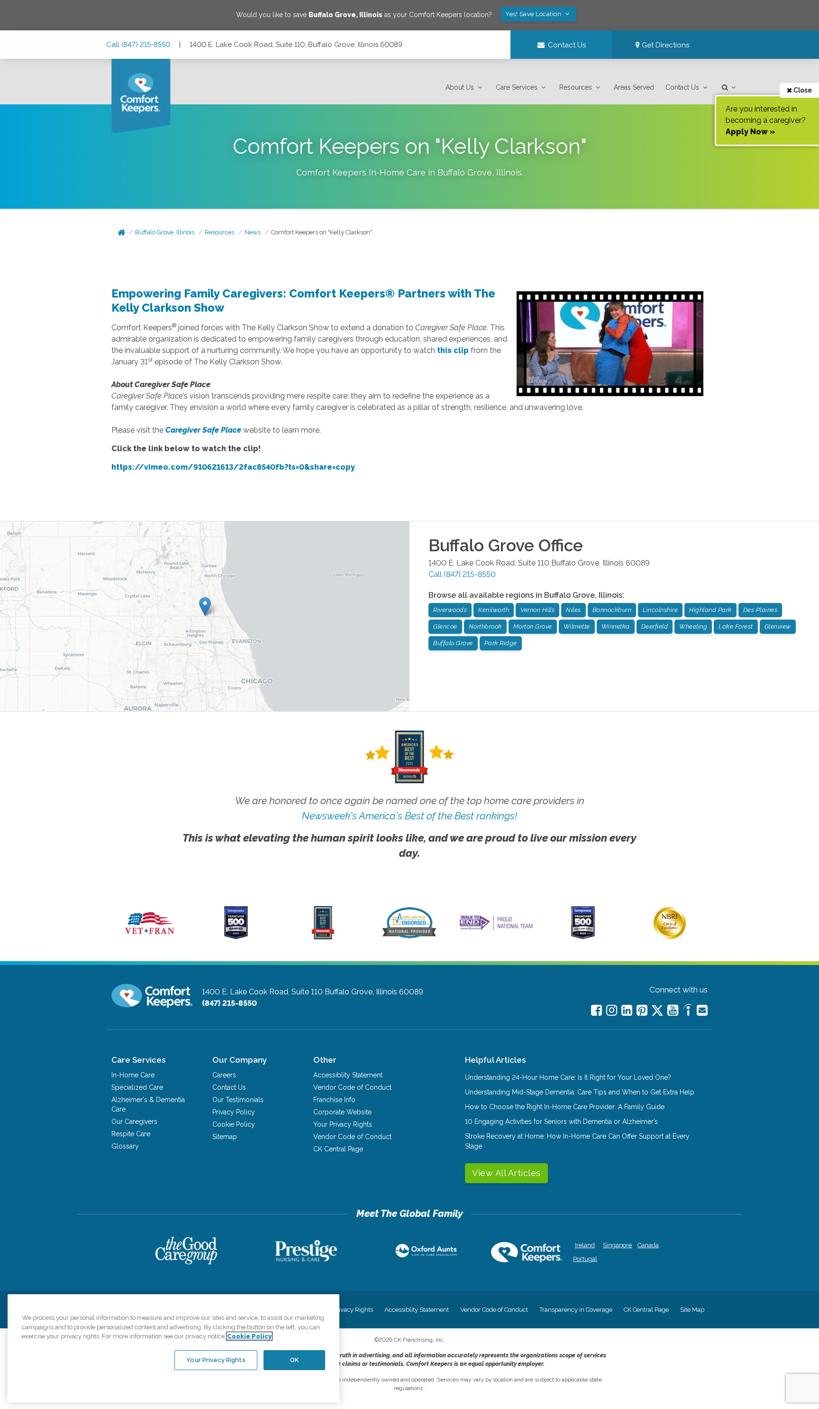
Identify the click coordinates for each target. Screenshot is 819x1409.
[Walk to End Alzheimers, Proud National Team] (496, 930)
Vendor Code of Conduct (352, 1087)
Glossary (125, 1146)
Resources (575, 87)
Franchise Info (334, 1099)
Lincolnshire (660, 609)
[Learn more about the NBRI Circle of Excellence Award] (669, 937)
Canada (648, 1245)
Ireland (585, 1245)
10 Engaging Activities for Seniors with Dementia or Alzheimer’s (561, 1121)
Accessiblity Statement (347, 1075)
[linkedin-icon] (626, 1010)
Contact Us (682, 87)
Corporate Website (342, 1112)
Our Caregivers (134, 1121)
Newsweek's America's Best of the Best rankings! (409, 816)
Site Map (692, 1309)
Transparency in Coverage (575, 1309)
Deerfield (654, 626)
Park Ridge (500, 643)
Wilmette (577, 626)
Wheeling (693, 626)
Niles (573, 609)
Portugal (585, 1258)
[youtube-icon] (672, 1010)
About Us (460, 87)
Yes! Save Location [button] (534, 14)
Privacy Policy (233, 1112)
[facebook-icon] (596, 1010)
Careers (224, 1075)
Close (802, 90)
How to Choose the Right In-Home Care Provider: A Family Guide (564, 1107)
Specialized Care (137, 1087)
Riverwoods (450, 609)
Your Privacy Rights (342, 1124)
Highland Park (710, 609)
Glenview (777, 626)
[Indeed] (687, 1011)
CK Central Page (338, 1149)
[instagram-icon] (611, 1010)
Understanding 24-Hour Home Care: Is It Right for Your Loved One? (568, 1077)
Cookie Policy (233, 1124)
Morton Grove (532, 626)
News (253, 232)
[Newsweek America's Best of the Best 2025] (323, 937)
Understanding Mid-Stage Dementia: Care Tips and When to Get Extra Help (579, 1092)
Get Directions (664, 45)
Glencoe (445, 626)
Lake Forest (736, 626)
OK (294, 1359)
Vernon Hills (537, 609)
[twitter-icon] (657, 1011)
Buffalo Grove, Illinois (164, 232)
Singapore (616, 1245)
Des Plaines (760, 609)
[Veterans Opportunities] (149, 937)
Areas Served (634, 87)
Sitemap (224, 1136)
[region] (173, 1348)
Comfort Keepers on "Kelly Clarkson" (321, 232)
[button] (465, 88)
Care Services (516, 87)
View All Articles (506, 1173)
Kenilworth (493, 609)
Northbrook (485, 626)
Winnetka (615, 626)
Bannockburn (612, 609)
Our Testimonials (238, 1099)
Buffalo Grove (453, 643)
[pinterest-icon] (642, 1010)
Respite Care (130, 1134)
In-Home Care (133, 1075)
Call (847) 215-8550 (138, 44)
